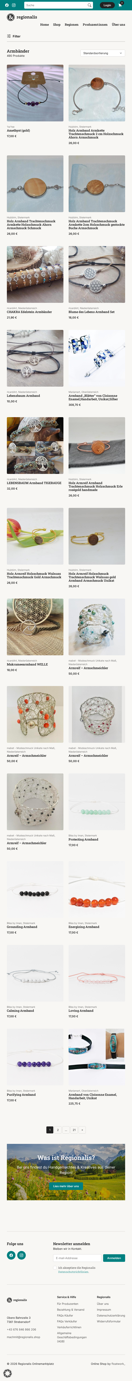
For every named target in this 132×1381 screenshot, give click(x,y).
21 (74, 1130)
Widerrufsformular (109, 1321)
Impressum (104, 1309)
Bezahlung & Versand (70, 1309)
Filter (16, 36)
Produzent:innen (95, 24)
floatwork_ (118, 1363)
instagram (13, 5)
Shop (56, 24)
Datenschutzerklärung (111, 1315)
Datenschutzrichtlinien (73, 1272)
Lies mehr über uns (66, 1186)
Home (44, 24)
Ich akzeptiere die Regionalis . (76, 1270)
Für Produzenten (67, 1303)
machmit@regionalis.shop (23, 1337)
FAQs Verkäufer (67, 1321)
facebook (6, 5)
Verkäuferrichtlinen (69, 1327)
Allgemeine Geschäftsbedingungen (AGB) (72, 1337)
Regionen (72, 24)
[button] (7, 1373)
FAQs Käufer (65, 1315)
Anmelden (114, 1258)
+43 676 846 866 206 (21, 1329)
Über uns (118, 24)
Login (107, 5)
